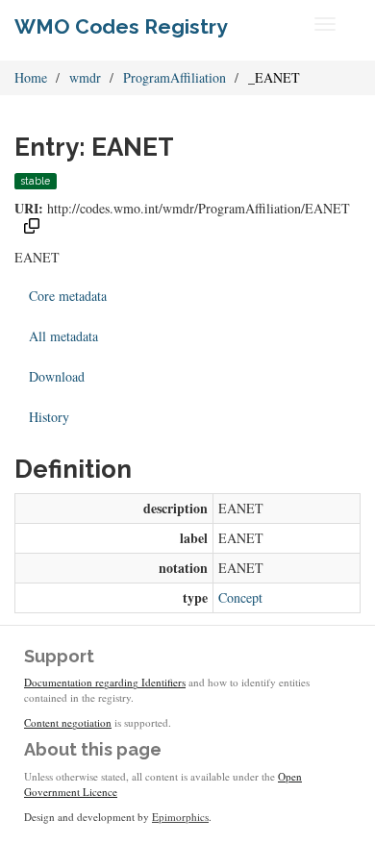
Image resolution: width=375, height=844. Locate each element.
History (49, 417)
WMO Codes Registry (121, 26)
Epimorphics (180, 816)
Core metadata (68, 295)
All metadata (63, 336)
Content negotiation (68, 722)
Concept (240, 597)
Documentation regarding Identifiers (105, 682)
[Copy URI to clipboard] (31, 228)
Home (30, 77)
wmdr (85, 77)
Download (57, 376)
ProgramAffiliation (174, 77)
